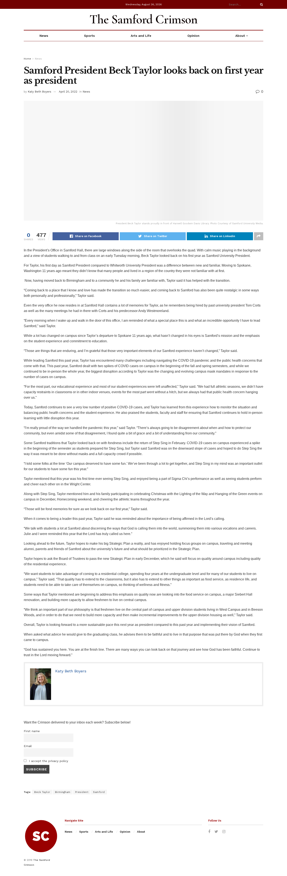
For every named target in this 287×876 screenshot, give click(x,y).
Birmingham (62, 792)
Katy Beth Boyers (39, 91)
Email (28, 746)
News (43, 36)
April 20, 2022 (68, 91)
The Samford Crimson (143, 19)
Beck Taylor (42, 792)
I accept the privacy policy (48, 761)
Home (27, 58)
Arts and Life (141, 36)
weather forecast (261, 19)
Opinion (193, 36)
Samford (99, 792)
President (81, 792)
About (240, 36)
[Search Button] (260, 4)
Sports (89, 36)
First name (32, 731)
